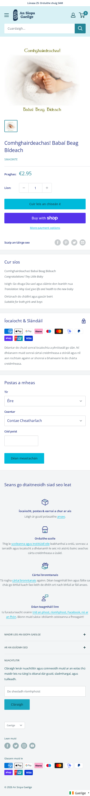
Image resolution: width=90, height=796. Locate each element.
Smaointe (11, 159)
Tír (6, 392)
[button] (79, 793)
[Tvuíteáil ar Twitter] (74, 242)
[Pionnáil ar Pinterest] (66, 242)
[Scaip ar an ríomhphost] (83, 242)
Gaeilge (11, 725)
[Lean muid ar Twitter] (16, 746)
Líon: (7, 188)
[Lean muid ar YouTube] (32, 746)
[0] (82, 15)
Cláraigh (17, 704)
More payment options (45, 228)
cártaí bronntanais (24, 580)
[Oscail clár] (6, 15)
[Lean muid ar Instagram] (24, 746)
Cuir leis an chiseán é (45, 204)
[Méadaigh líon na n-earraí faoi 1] (47, 187)
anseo (61, 516)
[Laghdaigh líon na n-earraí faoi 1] (23, 187)
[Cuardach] (80, 28)
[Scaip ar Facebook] (58, 242)
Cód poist (10, 431)
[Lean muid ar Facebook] (7, 746)
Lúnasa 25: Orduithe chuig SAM (45, 3)
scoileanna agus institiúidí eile (30, 544)
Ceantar (9, 412)
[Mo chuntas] (73, 15)
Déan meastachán (24, 458)
